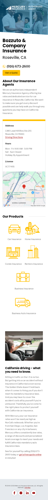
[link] (14, 492)
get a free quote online (30, 454)
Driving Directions (14, 137)
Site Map (27, 487)
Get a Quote (11, 72)
